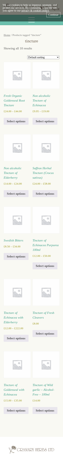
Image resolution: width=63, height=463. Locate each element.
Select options (16, 121)
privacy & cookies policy (35, 10)
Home (7, 35)
